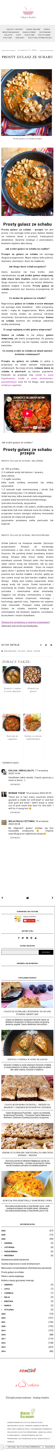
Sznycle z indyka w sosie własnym (27, 1059)
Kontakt (20, 38)
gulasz (22, 651)
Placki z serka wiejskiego (12, 1276)
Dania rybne (29, 32)
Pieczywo (30, 35)
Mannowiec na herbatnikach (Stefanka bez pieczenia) (26, 1268)
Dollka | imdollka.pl (21, 770)
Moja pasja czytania (22, 821)
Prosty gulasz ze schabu (12, 1272)
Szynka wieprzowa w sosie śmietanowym (20, 1264)
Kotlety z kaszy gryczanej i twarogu (17, 1280)
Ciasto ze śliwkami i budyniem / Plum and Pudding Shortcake (27, 1013)
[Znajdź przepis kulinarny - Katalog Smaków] (27, 1397)
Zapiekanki (45, 32)
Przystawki (44, 35)
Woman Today (17, 793)
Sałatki (8, 35)
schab (37, 651)
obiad (30, 651)
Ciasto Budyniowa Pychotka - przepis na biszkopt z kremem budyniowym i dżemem (27, 1106)
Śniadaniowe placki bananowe (15, 1259)
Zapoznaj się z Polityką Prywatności (24, 1447)
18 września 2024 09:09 (38, 793)
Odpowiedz (15, 784)
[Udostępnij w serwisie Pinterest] (51, 646)
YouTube (7, 38)
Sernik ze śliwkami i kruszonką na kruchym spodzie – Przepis (27, 1154)
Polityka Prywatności (40, 38)
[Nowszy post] (2, 898)
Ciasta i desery (14, 29)
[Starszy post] (53, 898)
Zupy (18, 35)
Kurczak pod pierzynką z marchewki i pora (27, 1200)
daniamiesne (10, 651)
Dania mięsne (33, 29)
